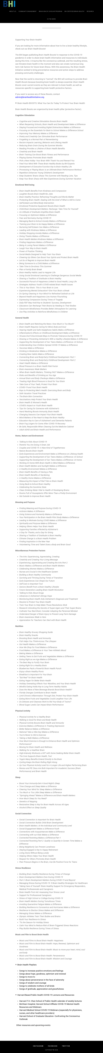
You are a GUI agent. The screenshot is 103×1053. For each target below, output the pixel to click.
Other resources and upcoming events (33, 1025)
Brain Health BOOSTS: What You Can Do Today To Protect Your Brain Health (51, 103)
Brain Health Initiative (18, 4)
